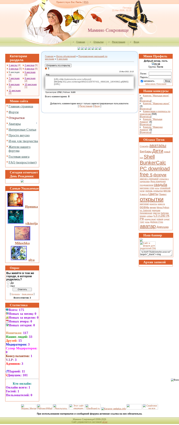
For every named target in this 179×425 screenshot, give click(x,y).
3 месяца (13, 68)
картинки (144, 204)
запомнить (149, 81)
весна (166, 190)
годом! (167, 219)
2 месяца (29, 65)
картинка (144, 188)
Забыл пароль (150, 84)
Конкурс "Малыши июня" (156, 95)
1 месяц (13, 65)
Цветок (156, 213)
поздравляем (146, 185)
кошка (143, 216)
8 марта (144, 194)
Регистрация (118, 42)
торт (142, 222)
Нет (12, 286)
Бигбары (146, 151)
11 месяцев (15, 90)
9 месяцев (14, 84)
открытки (151, 199)
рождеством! (150, 219)
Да (12, 282)
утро (151, 188)
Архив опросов (27, 294)
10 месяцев (31, 84)
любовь (149, 191)
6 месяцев (30, 72)
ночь (157, 188)
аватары (157, 145)
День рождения (158, 181)
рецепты (153, 204)
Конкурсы (146, 101)
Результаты (15, 294)
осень (144, 207)
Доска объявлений (66, 56)
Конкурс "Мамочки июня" (156, 103)
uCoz (105, 422)
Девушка (162, 227)
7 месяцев (14, 78)
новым (160, 219)
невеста (161, 204)
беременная (146, 213)
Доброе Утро (156, 222)
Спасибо (144, 146)
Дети (157, 151)
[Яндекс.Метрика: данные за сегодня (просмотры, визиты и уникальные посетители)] (28, 406)
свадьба (160, 185)
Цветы (153, 194)
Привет (163, 194)
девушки (156, 210)
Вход (136, 42)
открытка (158, 191)
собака (149, 216)
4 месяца (29, 68)
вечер (153, 207)
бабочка (165, 213)
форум (159, 174)
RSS (86, 2)
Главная (80, 42)
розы (147, 222)
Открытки (98, 42)
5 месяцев (14, 72)
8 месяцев (30, 78)
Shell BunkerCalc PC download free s (155, 165)
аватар (148, 226)
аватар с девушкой (149, 179)
